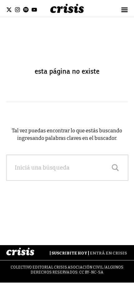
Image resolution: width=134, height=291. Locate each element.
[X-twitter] (9, 9)
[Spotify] (26, 9)
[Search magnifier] (115, 167)
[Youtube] (34, 9)
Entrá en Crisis (108, 253)
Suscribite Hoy (69, 253)
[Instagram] (17, 9)
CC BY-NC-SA (91, 272)
